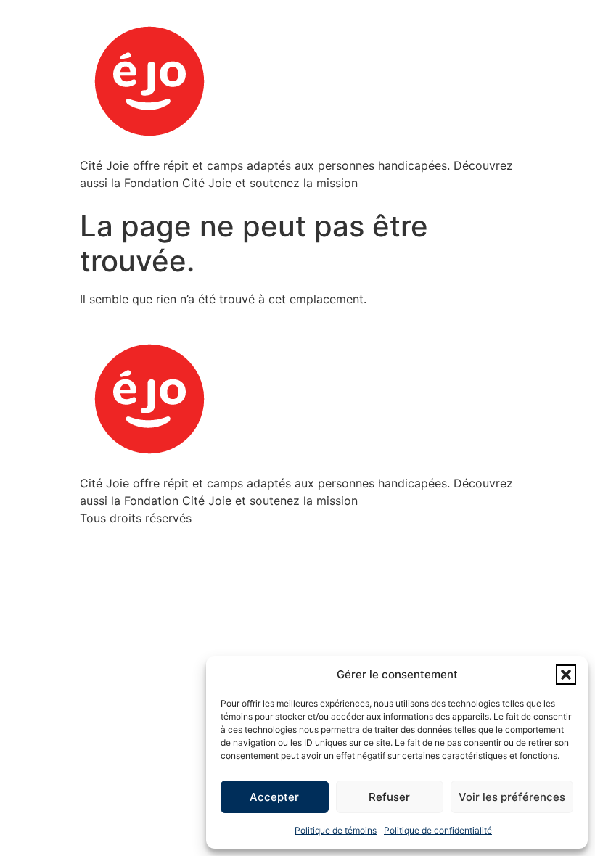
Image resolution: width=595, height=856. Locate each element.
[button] (566, 674)
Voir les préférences (512, 797)
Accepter (274, 797)
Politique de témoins (336, 830)
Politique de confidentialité (438, 830)
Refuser (389, 797)
